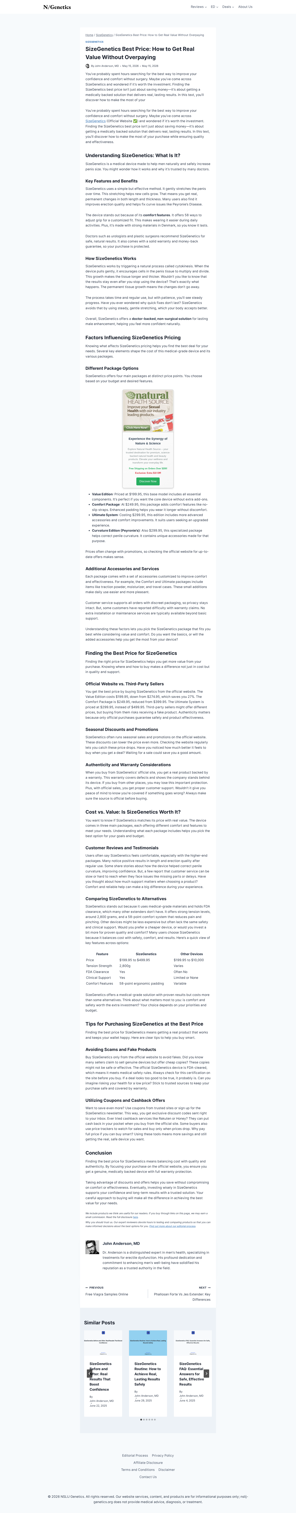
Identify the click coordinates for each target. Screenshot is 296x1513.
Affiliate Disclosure (148, 1463)
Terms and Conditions (138, 1470)
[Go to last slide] (89, 1373)
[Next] (206, 1373)
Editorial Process (135, 1455)
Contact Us (148, 1477)
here (135, 1217)
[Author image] (87, 66)
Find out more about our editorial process (172, 1226)
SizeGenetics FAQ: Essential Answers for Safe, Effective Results (191, 1374)
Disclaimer (166, 1470)
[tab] (141, 1419)
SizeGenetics (94, 41)
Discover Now (148, 481)
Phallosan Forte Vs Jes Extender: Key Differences (182, 1293)
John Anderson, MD (107, 66)
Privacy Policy (163, 1455)
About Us (245, 7)
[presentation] (103, 1343)
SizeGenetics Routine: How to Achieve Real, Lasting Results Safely (147, 1374)
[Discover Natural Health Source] (148, 411)
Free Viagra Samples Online (106, 1291)
